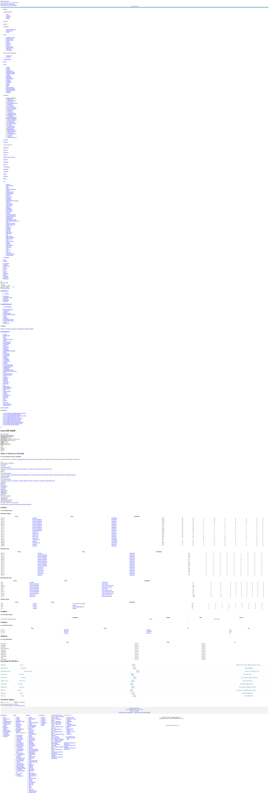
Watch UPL (8, 252)
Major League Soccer (11, 29)
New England (20, 739)
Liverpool (8, 69)
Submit (16, 702)
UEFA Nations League (8, 320)
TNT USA (8, 246)
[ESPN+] (31, 328)
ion (7, 234)
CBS (7, 186)
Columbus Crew (21, 754)
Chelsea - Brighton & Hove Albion (57, 717)
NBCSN (8, 207)
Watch (2, 445)
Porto (7, 86)
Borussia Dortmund (10, 88)
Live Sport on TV (71, 736)
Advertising (69, 721)
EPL (4, 269)
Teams (4, 61)
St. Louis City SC (11, 126)
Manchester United (10, 72)
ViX (7, 251)
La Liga (8, 41)
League (4, 285)
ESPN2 (8, 190)
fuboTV (8, 202)
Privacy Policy (9, 705)
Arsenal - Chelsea (58, 740)
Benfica (8, 85)
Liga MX (8, 57)
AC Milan (8, 82)
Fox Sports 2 (9, 196)
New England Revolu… (12, 103)
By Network (3, 463)
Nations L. (5, 264)
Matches (5, 9)
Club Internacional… (11, 100)
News (4, 259)
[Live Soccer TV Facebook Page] (57, 753)
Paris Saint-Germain (10, 90)
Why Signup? (22, 702)
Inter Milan (8, 81)
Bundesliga (8, 43)
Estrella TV (8, 227)
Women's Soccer (70, 717)
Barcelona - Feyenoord (55, 745)
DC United (10, 112)
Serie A (7, 42)
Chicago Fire (10, 101)
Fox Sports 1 (9, 194)
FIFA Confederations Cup (78, 606)
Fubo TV (43, 718)
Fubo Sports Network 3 (37, 474)
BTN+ (7, 222)
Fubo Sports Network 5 (59, 474)
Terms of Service (18, 705)
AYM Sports (9, 218)
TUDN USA (9, 203)
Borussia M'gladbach (37, 519)
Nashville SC (10, 99)
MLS (4, 267)
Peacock (8, 213)
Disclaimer (69, 723)
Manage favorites (5, 288)
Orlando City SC (11, 109)
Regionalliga (114, 539)
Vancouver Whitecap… (12, 119)
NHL (74, 737)
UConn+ (8, 250)
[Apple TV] (14, 328)
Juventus (8, 80)
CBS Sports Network (11, 189)
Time (8, 285)
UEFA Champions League (9, 314)
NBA (68, 737)
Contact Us (69, 734)
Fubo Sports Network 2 (26, 474)
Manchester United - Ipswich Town (56, 722)
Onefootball (3, 487)
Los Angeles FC (10, 122)
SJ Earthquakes (20, 760)
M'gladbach (66, 629)
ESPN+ (8, 195)
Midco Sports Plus (10, 237)
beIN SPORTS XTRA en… (32, 757)
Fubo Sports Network (15, 474)
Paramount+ (9, 199)
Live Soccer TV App (71, 718)
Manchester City (10, 71)
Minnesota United (21, 768)
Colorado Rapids (11, 127)
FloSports (8, 229)
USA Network (9, 204)
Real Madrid (9, 77)
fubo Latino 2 (9, 232)
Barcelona (8, 76)
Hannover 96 (35, 531)
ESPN (7, 188)
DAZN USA (9, 205)
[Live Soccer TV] (5, 1)
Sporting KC (20, 775)
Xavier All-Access (10, 253)
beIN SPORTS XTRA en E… (13, 221)
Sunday (8, 18)
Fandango (8, 228)
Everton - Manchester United (55, 737)
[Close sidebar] (1, 427)
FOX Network (10, 469)
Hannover (66, 631)
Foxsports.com (45, 469)
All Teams (5, 139)
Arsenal (8, 67)
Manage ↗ (6, 290)
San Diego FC (11, 132)
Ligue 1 (8, 45)
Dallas (18, 761)
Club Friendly (4, 498)
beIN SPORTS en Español (9, 350)
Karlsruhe (34, 518)
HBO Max (8, 233)
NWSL (7, 32)
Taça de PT (5, 277)
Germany (34, 459)
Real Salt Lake (10, 128)
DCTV (7, 226)
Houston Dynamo (11, 120)
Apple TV (8, 198)
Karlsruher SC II (36, 539)
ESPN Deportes (9, 193)
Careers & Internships (71, 725)
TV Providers (42, 715)
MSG (7, 240)
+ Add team (6, 293)
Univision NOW (48, 480)
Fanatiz (7, 184)
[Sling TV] (8, 328)
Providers (69, 726)
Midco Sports (9, 236)
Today (7, 14)
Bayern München (10, 87)
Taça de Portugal (10, 47)
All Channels (6, 257)
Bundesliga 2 (3, 491)
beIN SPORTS (9, 185)
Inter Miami (19, 736)
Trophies (2, 448)
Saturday (8, 17)
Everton (8, 74)
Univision (8, 212)
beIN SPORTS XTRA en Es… (10, 371)
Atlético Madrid (9, 78)
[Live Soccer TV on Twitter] (57, 755)
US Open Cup (9, 30)
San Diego (19, 769)
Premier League (9, 40)
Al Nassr (8, 92)
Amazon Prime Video (11, 215)
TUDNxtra (42, 480)
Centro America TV (10, 224)
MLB (68, 739)
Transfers (3, 449)
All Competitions (7, 59)
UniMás (25, 480)
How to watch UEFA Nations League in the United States (18, 504)
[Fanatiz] (26, 328)
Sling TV (43, 717)
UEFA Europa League (8, 319)
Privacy (68, 722)
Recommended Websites (70, 729)
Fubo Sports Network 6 (70, 474)
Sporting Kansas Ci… (12, 137)
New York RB (20, 744)
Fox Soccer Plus (9, 191)
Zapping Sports (9, 255)
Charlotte (19, 740)
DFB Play (3, 483)
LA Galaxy (10, 134)
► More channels (5, 407)
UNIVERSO (9, 209)
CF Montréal (10, 115)
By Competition (10, 463)
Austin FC (10, 136)
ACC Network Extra (10, 214)
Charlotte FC (10, 104)
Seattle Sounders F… (12, 133)
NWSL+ (8, 242)
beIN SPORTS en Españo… (12, 200)
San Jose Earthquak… (12, 123)
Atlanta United (20, 749)
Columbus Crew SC (12, 117)
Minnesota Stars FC (12, 131)
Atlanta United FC (12, 113)
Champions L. (6, 263)
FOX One (8, 231)
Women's (5, 261)
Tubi (7, 248)
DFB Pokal (8, 49)
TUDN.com (36, 480)
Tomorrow (8, 16)
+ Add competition (7, 306)
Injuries (2, 450)
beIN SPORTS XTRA (11, 219)
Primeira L (5, 276)
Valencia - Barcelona (59, 739)
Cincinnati (19, 741)
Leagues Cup (9, 55)
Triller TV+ (8, 247)
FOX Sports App (38, 469)
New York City (20, 743)
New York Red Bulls (11, 108)
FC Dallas (9, 124)
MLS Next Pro (9, 238)
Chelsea (8, 68)
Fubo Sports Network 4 (48, 474)
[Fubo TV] (3, 328)
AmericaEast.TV (10, 217)
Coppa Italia (9, 50)
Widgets (68, 720)
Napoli (7, 83)
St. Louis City (20, 763)
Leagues (5, 24)
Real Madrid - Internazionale (56, 742)
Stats (2, 446)
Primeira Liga (9, 46)
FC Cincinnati (10, 105)
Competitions (4, 304)
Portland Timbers (11, 129)
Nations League (9, 38)
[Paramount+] (21, 328)
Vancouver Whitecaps (19, 756)
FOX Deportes (9, 210)
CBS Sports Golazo (10, 223)
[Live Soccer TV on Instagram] (57, 758)
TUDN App (30, 480)
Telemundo (8, 208)
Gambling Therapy (175, 717)
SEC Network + (9, 245)
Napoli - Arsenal (58, 749)
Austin (18, 774)
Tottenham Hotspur (10, 73)
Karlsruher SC (11, 435)
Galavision (15, 480)
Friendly (74, 605)
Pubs (68, 727)
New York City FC (11, 107)
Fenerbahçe (8, 91)
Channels (5, 142)
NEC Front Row (10, 241)
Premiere (8, 243)
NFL (71, 737)
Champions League (10, 37)
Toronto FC (10, 110)
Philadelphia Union (12, 114)
